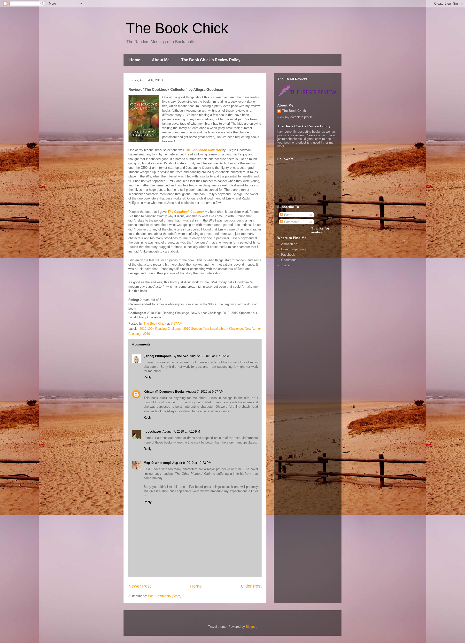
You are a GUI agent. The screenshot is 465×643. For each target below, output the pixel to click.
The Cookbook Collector (203, 150)
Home (134, 60)
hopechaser (152, 431)
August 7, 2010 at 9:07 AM (205, 391)
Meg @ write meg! (157, 463)
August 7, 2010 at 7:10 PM (181, 431)
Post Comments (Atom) (164, 596)
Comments (291, 222)
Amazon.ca (289, 244)
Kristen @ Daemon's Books (164, 391)
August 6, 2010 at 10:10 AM (209, 356)
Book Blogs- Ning (293, 249)
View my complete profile (295, 117)
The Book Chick (177, 28)
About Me (161, 60)
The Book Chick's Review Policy (210, 60)
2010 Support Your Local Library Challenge (213, 328)
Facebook (288, 254)
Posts (287, 215)
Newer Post (139, 586)
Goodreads (288, 260)
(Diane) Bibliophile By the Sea (166, 356)
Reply (148, 377)
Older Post (251, 586)
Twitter (285, 265)
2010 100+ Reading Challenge (160, 328)
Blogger (251, 626)
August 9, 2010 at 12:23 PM (191, 463)
